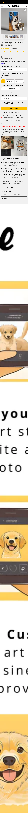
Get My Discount (21, 410)
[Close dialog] (27, 398)
